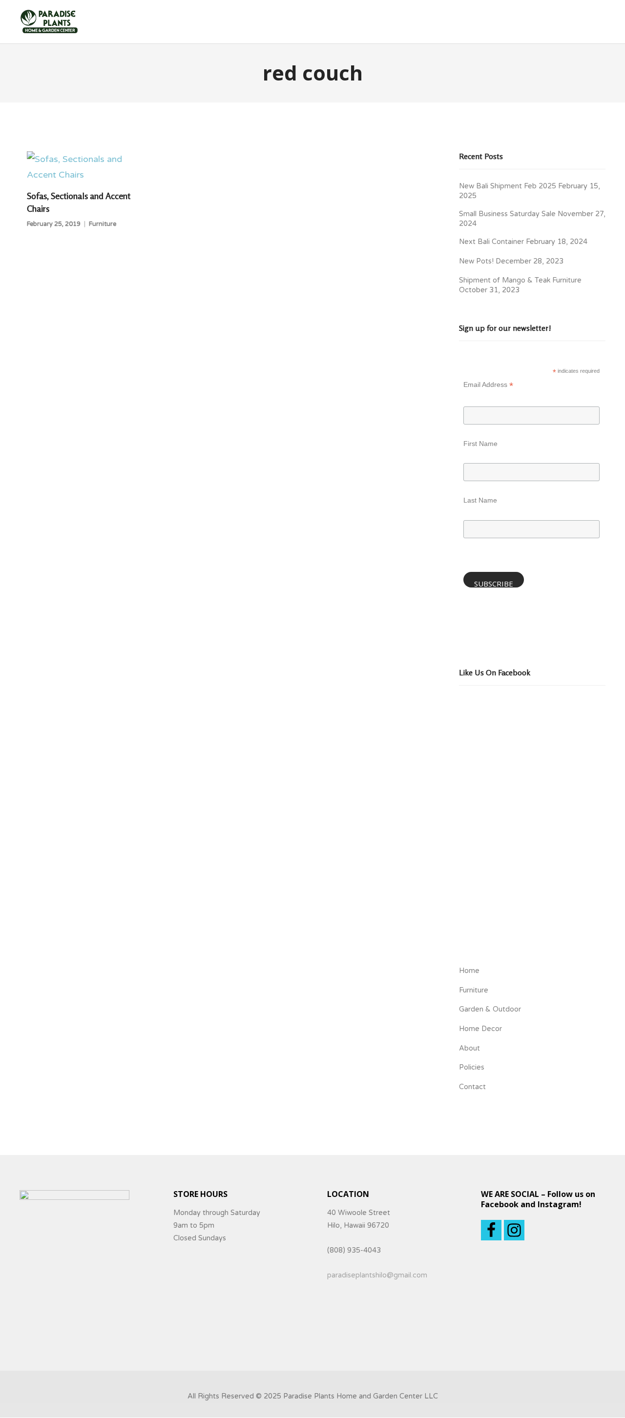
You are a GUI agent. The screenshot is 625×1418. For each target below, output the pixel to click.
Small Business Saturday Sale (507, 214)
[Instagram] (514, 1230)
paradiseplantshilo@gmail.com (377, 1275)
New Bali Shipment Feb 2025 (507, 186)
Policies (471, 1067)
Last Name (480, 500)
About (469, 1048)
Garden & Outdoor (490, 1009)
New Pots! (476, 261)
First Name (480, 443)
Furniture (102, 224)
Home (469, 971)
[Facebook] (491, 1230)
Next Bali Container (491, 242)
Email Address (488, 385)
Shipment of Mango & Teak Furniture (520, 280)
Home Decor (480, 1029)
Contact (472, 1087)
